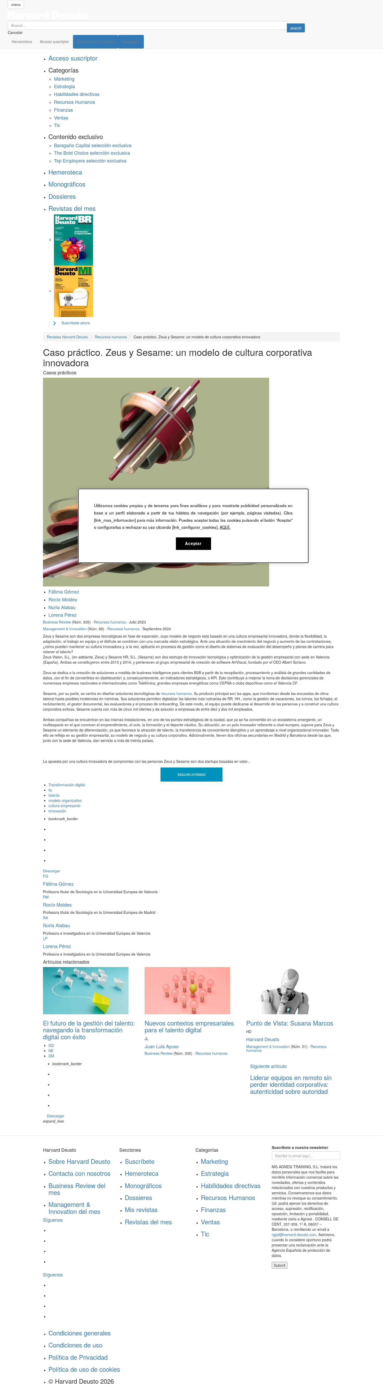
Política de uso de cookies (84, 1369)
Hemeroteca (22, 41)
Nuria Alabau (62, 607)
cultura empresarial (64, 805)
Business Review (57, 622)
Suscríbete (140, 1161)
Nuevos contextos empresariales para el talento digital (189, 1026)
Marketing (214, 1161)
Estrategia (64, 86)
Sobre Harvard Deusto (79, 1161)
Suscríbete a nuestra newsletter (300, 1147)
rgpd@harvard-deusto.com (294, 1234)
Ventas (61, 117)
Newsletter (131, 41)
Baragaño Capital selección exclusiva (93, 145)
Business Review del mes (76, 1189)
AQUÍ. (225, 527)
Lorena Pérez (62, 614)
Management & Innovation (65, 628)
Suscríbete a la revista (95, 41)
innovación (57, 810)
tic (50, 790)
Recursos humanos (110, 622)
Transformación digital (66, 784)
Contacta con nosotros (79, 1173)
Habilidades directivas (77, 94)
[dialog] (193, 525)
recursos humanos (176, 693)
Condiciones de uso (75, 1344)
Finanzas (63, 109)
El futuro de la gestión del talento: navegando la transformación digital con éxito (89, 1029)
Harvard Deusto (262, 1039)
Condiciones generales (79, 1332)
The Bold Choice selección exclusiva (92, 152)
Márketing (64, 78)
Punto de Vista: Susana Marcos (289, 1022)
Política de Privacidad (78, 1357)
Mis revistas (141, 1209)
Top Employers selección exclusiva (90, 160)
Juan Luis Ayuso (162, 1046)
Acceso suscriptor (54, 41)
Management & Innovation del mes (74, 1207)
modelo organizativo (65, 800)
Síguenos (53, 1219)
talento (54, 795)
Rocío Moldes (62, 599)
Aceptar (193, 543)
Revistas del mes (72, 208)
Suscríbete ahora (75, 322)
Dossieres (62, 196)
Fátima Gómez (63, 591)
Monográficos (66, 183)
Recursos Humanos (74, 101)
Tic (57, 125)
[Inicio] (156, 15)
